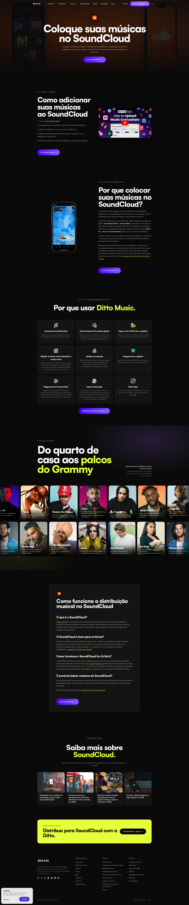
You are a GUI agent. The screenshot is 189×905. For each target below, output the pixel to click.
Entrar (125, 4)
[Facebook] (58, 878)
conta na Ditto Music (52, 121)
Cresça (72, 4)
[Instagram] (38, 878)
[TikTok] (45, 878)
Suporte (78, 868)
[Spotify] (48, 878)
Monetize (62, 4)
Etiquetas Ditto (80, 884)
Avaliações (104, 4)
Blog (77, 874)
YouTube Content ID (108, 881)
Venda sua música (81, 865)
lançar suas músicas (84, 649)
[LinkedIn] (55, 878)
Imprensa (132, 878)
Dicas (113, 4)
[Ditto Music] (37, 4)
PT (153, 3)
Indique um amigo (134, 868)
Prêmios (104, 889)
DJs (121, 248)
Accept (24, 899)
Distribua (51, 4)
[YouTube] (52, 878)
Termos (150, 900)
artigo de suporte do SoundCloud (93, 690)
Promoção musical (108, 868)
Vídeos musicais (107, 878)
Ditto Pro (78, 881)
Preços (95, 4)
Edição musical (107, 862)
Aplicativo (79, 878)
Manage (6, 899)
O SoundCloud (61, 622)
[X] (42, 878)
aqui (87, 669)
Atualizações (133, 881)
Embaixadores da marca (137, 874)
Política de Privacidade (139, 900)
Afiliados (131, 871)
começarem (71, 649)
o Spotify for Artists (95, 664)
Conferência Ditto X (135, 862)
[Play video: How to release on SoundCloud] (125, 123)
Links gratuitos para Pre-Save (111, 874)
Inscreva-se (79, 862)
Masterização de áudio (109, 871)
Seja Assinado (84, 4)
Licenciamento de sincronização (112, 865)
